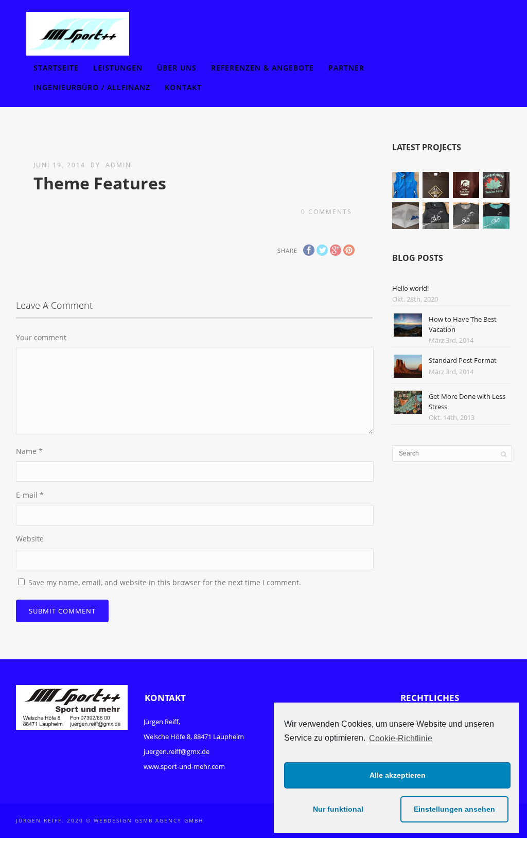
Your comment (41, 337)
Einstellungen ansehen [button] (454, 809)
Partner (346, 68)
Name (29, 451)
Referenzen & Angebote (262, 68)
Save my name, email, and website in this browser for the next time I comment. (164, 582)
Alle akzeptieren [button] (398, 775)
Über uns (177, 68)
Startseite (56, 68)
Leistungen (118, 68)
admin (118, 165)
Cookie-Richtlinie (400, 738)
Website (30, 539)
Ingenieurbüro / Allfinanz (91, 87)
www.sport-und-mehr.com (184, 766)
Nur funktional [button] (338, 809)
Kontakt (183, 87)
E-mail (30, 495)
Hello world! (410, 288)
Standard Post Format (463, 360)
